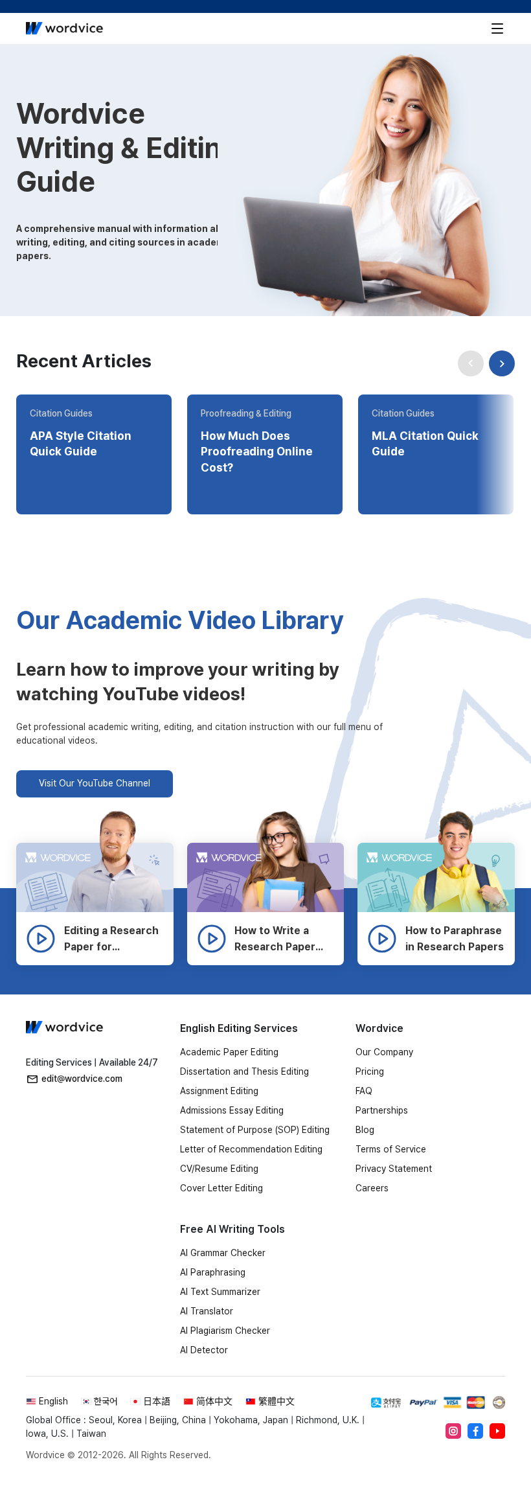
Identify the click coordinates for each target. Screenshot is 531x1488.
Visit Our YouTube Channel (94, 783)
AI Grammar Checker (223, 1253)
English (53, 1401)
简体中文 (214, 1401)
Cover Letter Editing (221, 1188)
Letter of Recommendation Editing (251, 1149)
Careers (372, 1188)
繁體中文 (276, 1401)
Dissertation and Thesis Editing (244, 1071)
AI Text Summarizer (220, 1292)
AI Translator (206, 1311)
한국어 (105, 1401)
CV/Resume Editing (219, 1168)
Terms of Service (391, 1149)
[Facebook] (475, 1431)
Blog (365, 1130)
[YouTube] (497, 1431)
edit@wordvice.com (81, 1078)
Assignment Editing (219, 1091)
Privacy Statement (394, 1168)
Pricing (370, 1071)
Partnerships (382, 1110)
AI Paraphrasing (212, 1272)
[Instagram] (453, 1431)
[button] (502, 363)
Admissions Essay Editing (232, 1110)
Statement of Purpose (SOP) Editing (255, 1130)
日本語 (156, 1401)
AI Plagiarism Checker (225, 1330)
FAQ (364, 1091)
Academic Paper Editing (229, 1052)
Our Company (384, 1052)
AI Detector (204, 1350)
